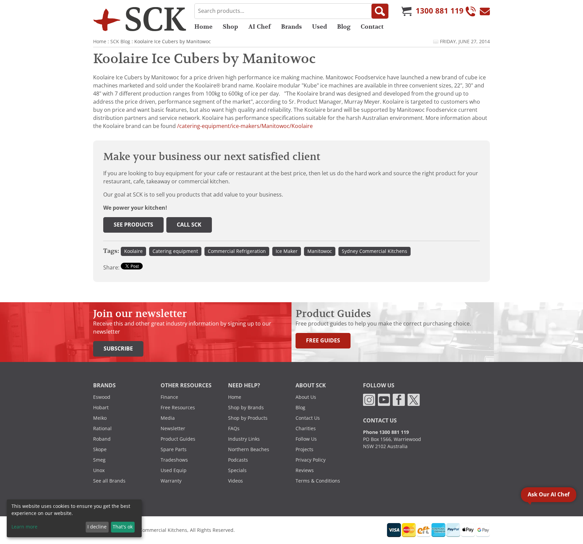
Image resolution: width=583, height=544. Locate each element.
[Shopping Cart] (406, 11)
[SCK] (139, 19)
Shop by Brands (246, 407)
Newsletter (173, 428)
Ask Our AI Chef (549, 494)
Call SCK (189, 225)
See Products (133, 225)
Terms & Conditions (318, 481)
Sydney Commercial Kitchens (374, 251)
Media (168, 418)
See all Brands (109, 481)
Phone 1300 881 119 (386, 432)
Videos (235, 481)
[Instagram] (369, 399)
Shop (230, 26)
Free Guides (323, 340)
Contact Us (308, 418)
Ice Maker (287, 251)
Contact (372, 26)
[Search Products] (379, 11)
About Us (306, 397)
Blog (344, 26)
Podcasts (238, 460)
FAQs (234, 428)
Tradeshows (174, 460)
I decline (97, 526)
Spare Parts (174, 449)
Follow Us (306, 439)
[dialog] (74, 518)
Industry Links (244, 439)
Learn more (24, 526)
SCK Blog (120, 41)
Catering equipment (175, 251)
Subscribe (118, 349)
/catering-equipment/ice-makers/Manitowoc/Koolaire (245, 126)
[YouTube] (384, 399)
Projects (304, 449)
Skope (100, 449)
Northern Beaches (248, 449)
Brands (291, 26)
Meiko (100, 418)
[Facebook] (399, 399)
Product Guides (178, 439)
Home (203, 26)
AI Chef (259, 26)
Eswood (101, 397)
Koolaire (133, 251)
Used (319, 26)
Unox (99, 470)
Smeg (99, 460)
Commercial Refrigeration (237, 251)
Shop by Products (248, 418)
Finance (169, 397)
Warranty (171, 481)
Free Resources (178, 407)
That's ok (123, 526)
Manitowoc (319, 251)
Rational (102, 428)
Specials (237, 470)
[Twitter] (414, 399)
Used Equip (174, 470)
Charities (306, 428)
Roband (102, 439)
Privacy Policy (311, 460)
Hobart (101, 407)
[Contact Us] (485, 11)
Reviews (305, 470)
